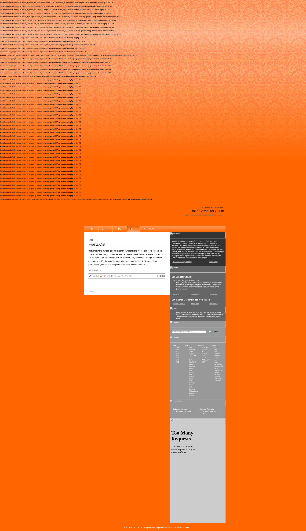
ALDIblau (218, 381)
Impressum (153, 527)
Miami (191, 372)
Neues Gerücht (179, 304)
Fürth (190, 387)
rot (215, 347)
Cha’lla (191, 360)
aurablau (217, 376)
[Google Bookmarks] (93, 276)
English (221, 207)
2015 (177, 362)
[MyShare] (130, 276)
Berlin (190, 347)
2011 (177, 354)
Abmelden (206, 207)
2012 (177, 356)
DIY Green (218, 378)
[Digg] (108, 276)
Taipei (191, 358)
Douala (191, 378)
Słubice (191, 374)
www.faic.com (182, 289)
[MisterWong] (101, 276)
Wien (190, 381)
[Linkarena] (97, 276)
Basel (190, 370)
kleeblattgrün (219, 370)
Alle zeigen (213, 294)
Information (213, 262)
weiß (216, 358)
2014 (177, 360)
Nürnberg (192, 389)
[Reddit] (115, 276)
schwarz (217, 354)
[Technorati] (123, 276)
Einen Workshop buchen (182, 262)
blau (216, 352)
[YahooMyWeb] (126, 276)
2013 (177, 358)
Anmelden (195, 304)
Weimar (191, 395)
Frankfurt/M (193, 356)
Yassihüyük (192, 362)
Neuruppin (192, 383)
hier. (222, 215)
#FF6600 (217, 356)
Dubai (191, 368)
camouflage (218, 364)
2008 (177, 347)
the (138, 527)
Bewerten (176, 294)
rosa (216, 360)
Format (144, 527)
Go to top (161, 276)
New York (192, 349)
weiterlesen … (94, 270)
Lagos (191, 364)
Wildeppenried (193, 391)
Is (134, 527)
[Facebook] (112, 276)
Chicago (191, 354)
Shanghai (192, 366)
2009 (177, 349)
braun (216, 362)
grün (216, 349)
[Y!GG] (104, 276)
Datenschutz (164, 527)
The (125, 527)
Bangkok (191, 393)
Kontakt (214, 207)
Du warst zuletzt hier (184, 411)
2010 (177, 352)
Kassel (191, 352)
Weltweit (191, 376)
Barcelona (192, 385)
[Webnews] (119, 276)
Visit (130, 527)
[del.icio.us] (90, 276)
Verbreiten (195, 294)
